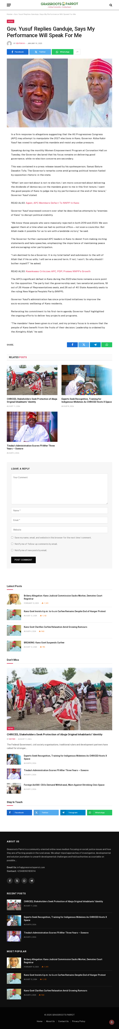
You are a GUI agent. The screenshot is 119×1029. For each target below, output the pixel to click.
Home (9, 14)
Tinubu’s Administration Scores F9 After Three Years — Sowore (31, 447)
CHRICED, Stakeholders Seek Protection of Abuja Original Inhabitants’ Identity (32, 400)
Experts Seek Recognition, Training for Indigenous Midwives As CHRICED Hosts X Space (87, 400)
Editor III (20, 43)
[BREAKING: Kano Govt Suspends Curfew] (14, 646)
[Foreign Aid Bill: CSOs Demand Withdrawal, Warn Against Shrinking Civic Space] (14, 788)
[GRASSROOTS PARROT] (59, 5)
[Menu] (9, 5)
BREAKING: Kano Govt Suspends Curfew (44, 642)
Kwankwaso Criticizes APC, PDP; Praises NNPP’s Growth (58, 271)
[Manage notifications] (111, 1022)
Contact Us (63, 1021)
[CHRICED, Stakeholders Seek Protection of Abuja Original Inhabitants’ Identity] (32, 380)
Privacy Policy (78, 1021)
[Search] (110, 5)
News (10, 21)
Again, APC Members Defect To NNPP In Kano (52, 202)
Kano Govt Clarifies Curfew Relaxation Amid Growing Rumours (55, 627)
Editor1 (12, 739)
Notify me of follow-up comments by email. (36, 544)
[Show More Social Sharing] (77, 52)
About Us (50, 1021)
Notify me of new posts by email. (31, 550)
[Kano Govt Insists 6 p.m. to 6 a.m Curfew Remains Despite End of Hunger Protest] (14, 614)
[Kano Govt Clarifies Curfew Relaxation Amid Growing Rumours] (14, 630)
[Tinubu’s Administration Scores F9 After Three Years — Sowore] (32, 427)
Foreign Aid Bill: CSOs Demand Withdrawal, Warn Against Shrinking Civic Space (64, 785)
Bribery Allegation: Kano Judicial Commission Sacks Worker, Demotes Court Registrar (63, 597)
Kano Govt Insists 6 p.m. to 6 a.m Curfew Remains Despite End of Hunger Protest (65, 611)
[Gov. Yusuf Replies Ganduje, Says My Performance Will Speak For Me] (59, 93)
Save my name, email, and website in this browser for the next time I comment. (53, 537)
